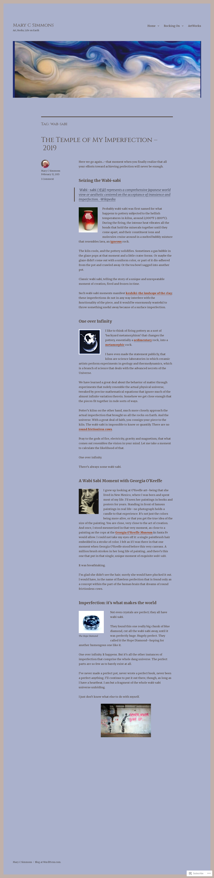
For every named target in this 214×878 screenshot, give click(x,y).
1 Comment (47, 179)
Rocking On (172, 25)
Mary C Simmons (33, 25)
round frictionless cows (95, 429)
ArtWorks (194, 25)
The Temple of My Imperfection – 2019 (99, 144)
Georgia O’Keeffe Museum (134, 532)
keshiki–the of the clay (149, 293)
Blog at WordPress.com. (48, 862)
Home (151, 25)
